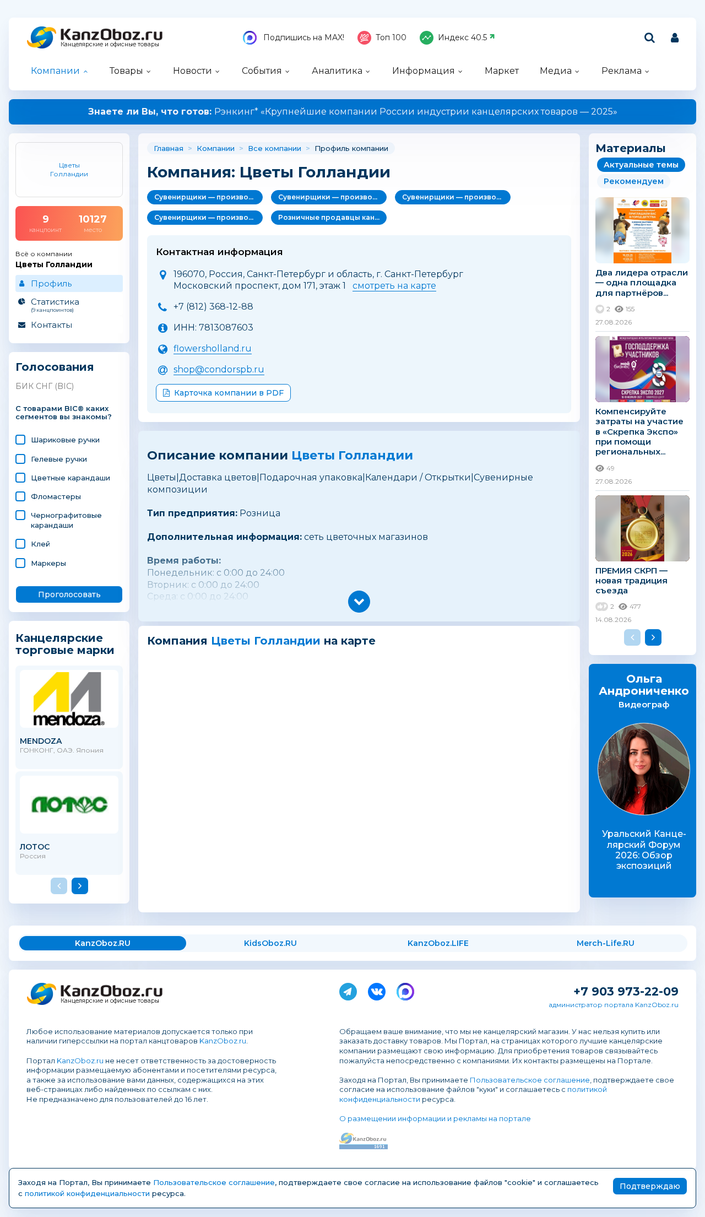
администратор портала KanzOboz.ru (614, 1004)
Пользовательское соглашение (530, 1079)
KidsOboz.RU (270, 943)
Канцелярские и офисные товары (110, 44)
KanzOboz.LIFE (438, 943)
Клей (40, 543)
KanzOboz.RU (103, 943)
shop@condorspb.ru (218, 369)
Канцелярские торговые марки (65, 643)
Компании (55, 71)
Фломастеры (56, 496)
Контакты (51, 325)
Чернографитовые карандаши (66, 520)
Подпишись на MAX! (302, 37)
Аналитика (337, 71)
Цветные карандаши (70, 477)
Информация (423, 71)
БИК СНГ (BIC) (44, 386)
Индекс (462, 37)
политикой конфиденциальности (87, 1193)
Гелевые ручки (59, 459)
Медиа (556, 71)
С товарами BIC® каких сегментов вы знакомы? (63, 412)
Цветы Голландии (352, 455)
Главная (168, 148)
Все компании (274, 148)
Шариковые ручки (65, 439)
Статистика (55, 304)
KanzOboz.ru (222, 1040)
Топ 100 (391, 37)
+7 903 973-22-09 (626, 991)
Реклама (621, 71)
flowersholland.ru (212, 348)
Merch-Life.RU (605, 943)
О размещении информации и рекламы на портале (435, 1118)
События (262, 71)
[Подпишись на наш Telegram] (348, 989)
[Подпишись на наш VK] (377, 989)
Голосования (54, 367)
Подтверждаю (650, 1186)
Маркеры (48, 563)
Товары (126, 71)
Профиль (51, 283)
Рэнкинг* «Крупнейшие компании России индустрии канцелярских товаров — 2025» (352, 111)
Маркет (502, 71)
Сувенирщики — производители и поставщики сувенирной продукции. (208, 197)
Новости (192, 71)
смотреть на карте (394, 285)
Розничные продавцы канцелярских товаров (332, 217)
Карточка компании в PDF (229, 393)
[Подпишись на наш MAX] (405, 989)
